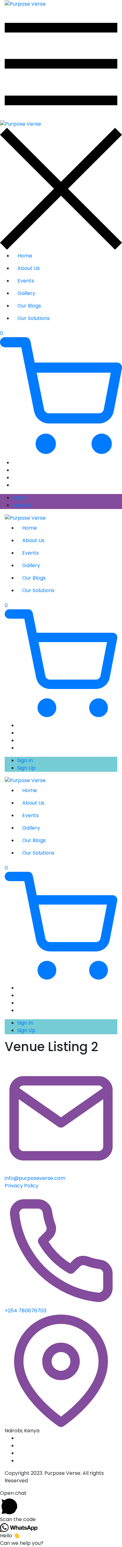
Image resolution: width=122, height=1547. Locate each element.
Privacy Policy (21, 1185)
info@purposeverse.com (35, 1178)
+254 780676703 (25, 1310)
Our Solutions (34, 318)
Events (26, 280)
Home (25, 255)
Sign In (20, 497)
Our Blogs (29, 305)
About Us (29, 268)
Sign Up (22, 505)
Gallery (26, 293)
